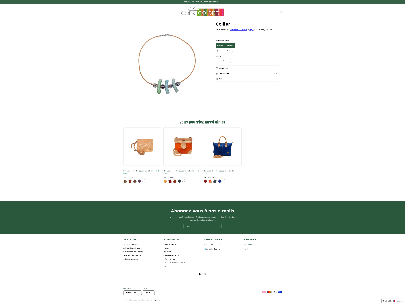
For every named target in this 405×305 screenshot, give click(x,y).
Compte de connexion (171, 255)
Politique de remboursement (133, 252)
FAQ (164, 266)
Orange (130, 181)
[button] (124, 11)
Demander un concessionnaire (174, 263)
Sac (124, 168)
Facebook (247, 249)
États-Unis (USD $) (131, 293)
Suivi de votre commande (132, 255)
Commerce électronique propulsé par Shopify (148, 300)
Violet (139, 181)
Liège (125, 181)
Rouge (170, 181)
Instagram (248, 244)
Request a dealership (238, 30)
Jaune (165, 181)
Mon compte (167, 252)
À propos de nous (169, 244)
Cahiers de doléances (130, 259)
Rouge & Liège (210, 181)
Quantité (218, 56)
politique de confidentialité (132, 248)
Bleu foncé (179, 181)
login (251, 30)
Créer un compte (169, 259)
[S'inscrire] (219, 226)
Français (147, 293)
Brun (135, 181)
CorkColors (131, 300)
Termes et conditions (130, 244)
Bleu (219, 181)
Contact (166, 248)
